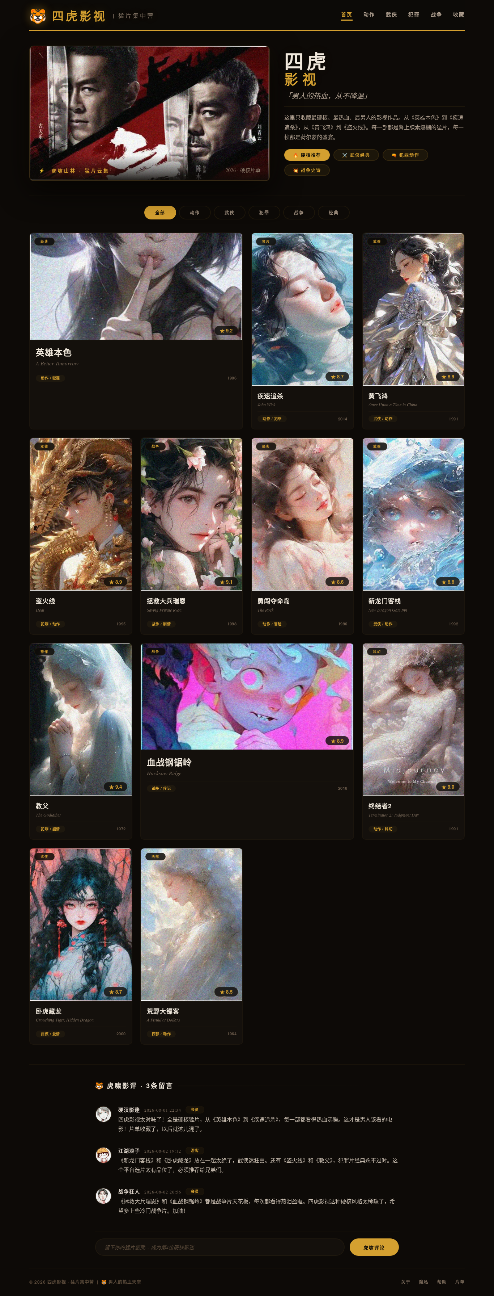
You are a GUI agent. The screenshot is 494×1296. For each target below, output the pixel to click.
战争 (436, 14)
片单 (460, 1282)
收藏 (459, 14)
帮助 (442, 1282)
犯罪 (414, 14)
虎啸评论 (374, 1247)
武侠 (391, 14)
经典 (334, 212)
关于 (405, 1282)
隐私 (424, 1282)
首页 (347, 14)
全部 (160, 212)
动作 (369, 14)
